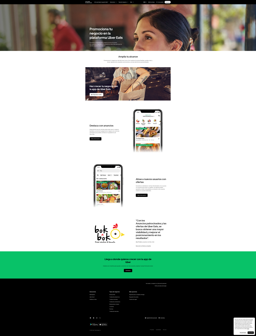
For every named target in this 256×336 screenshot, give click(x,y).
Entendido (250, 332)
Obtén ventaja (151, 2)
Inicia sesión (161, 2)
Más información (95, 138)
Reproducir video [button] (97, 94)
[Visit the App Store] (103, 324)
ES (145, 2)
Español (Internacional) (152, 317)
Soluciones (112, 2)
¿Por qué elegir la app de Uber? (101, 2)
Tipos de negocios (123, 2)
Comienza (167, 2)
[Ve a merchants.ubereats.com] (88, 2)
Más (131, 2)
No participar (243, 332)
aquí (248, 328)
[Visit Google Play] (94, 324)
